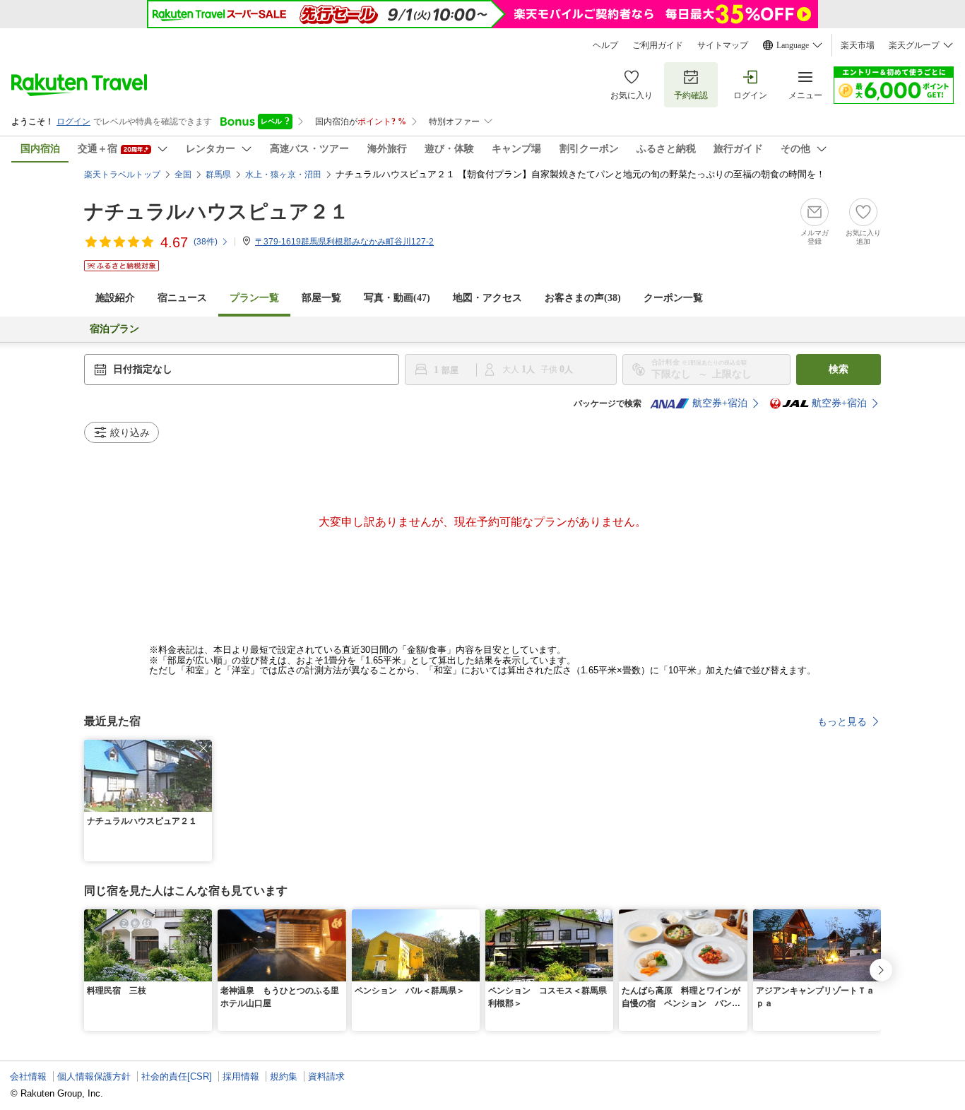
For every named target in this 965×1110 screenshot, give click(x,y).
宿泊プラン (114, 329)
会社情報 (28, 1076)
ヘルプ (605, 45)
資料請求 (326, 1076)
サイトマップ (722, 45)
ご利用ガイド (657, 45)
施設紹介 (115, 298)
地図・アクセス (487, 298)
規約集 (283, 1076)
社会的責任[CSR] (176, 1076)
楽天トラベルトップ (122, 174)
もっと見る (842, 721)
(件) (206, 241)
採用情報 (241, 1076)
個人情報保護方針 (94, 1076)
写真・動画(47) (397, 298)
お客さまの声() (583, 298)
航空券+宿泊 (719, 403)
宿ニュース (182, 298)
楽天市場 (858, 45)
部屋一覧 (321, 298)
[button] (203, 748)
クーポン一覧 (673, 298)
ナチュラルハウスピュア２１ (216, 212)
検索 (838, 369)
